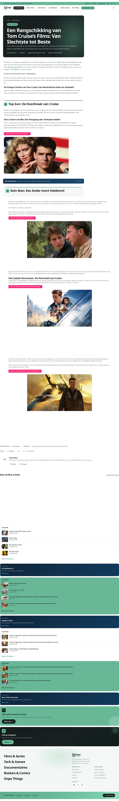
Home (8, 20)
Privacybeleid (18, 795)
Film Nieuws (26, 446)
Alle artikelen (19, 8)
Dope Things (75, 8)
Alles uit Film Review (7, 559)
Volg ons (7, 742)
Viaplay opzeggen (99, 769)
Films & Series (30, 8)
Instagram (24, 464)
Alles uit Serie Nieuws (8, 687)
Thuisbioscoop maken (100, 778)
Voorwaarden (35, 795)
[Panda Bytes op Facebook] (108, 3)
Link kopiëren (29, 451)
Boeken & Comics (65, 8)
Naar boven (110, 795)
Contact (94, 3)
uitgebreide (78, 425)
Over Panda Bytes (77, 772)
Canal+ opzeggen (99, 772)
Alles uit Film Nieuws (7, 656)
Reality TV (74, 778)
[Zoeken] (113, 8)
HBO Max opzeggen (99, 775)
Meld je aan (7, 721)
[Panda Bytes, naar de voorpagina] (7, 8)
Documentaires (53, 8)
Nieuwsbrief (101, 3)
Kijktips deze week (89, 8)
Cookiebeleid (27, 795)
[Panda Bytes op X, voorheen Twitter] (111, 3)
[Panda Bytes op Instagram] (114, 3)
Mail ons (14, 464)
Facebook (11, 451)
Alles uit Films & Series (113, 475)
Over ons (87, 3)
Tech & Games (41, 8)
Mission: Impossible (14, 67)
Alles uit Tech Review (7, 611)
